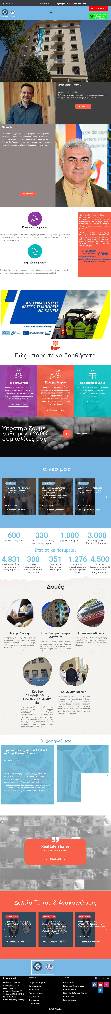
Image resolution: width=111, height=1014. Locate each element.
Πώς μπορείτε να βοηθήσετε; (55, 356)
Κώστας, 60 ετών (55, 859)
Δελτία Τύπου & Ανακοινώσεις (55, 903)
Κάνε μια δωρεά (55, 382)
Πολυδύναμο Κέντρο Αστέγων (55, 635)
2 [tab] (55, 871)
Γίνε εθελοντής (18, 382)
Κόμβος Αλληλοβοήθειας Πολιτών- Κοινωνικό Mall (37, 697)
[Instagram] (9, 3)
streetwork (14, 240)
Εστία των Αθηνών (91, 633)
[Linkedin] (12, 3)
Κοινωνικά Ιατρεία (74, 692)
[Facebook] (3, 3)
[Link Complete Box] (19, 496)
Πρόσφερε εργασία (92, 382)
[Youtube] (6, 3)
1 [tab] (53, 871)
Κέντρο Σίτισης (20, 633)
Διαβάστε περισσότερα (18, 405)
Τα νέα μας (55, 469)
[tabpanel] (56, 859)
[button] (51, 12)
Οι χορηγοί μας (55, 741)
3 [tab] (58, 871)
